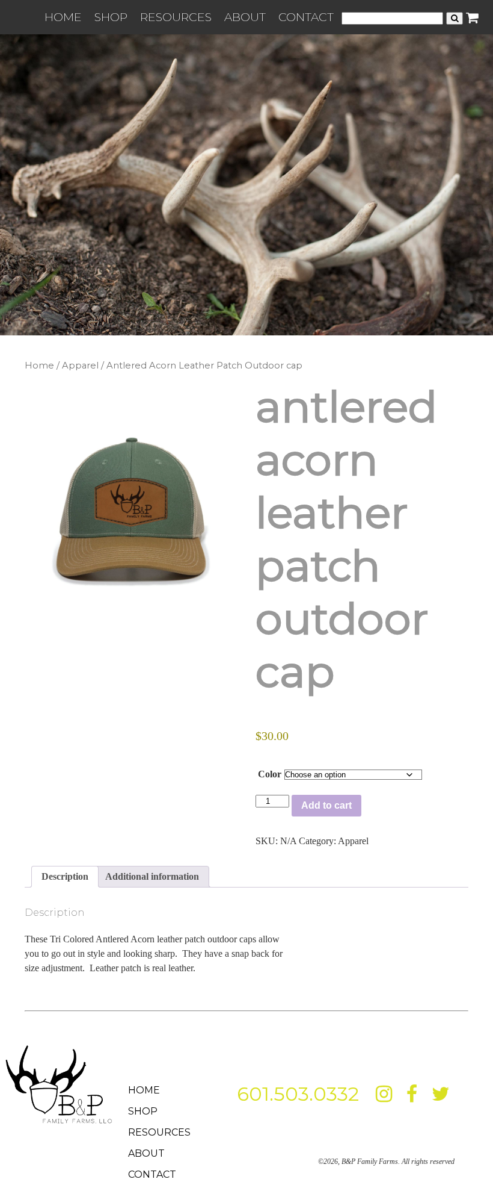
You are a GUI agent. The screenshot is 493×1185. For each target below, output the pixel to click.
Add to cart (326, 805)
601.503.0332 (298, 1094)
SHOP (110, 17)
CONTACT (306, 17)
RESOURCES (176, 17)
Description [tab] (64, 876)
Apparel (80, 365)
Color (269, 774)
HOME (63, 17)
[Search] (454, 18)
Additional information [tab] (152, 876)
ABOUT (245, 17)
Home (39, 365)
